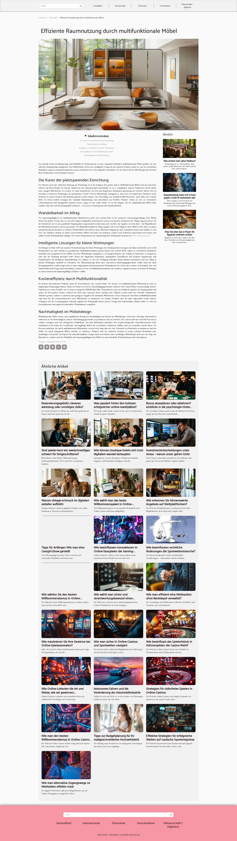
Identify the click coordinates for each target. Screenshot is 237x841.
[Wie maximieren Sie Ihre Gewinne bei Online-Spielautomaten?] (66, 624)
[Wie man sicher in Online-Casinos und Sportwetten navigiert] (118, 624)
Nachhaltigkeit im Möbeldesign (96, 155)
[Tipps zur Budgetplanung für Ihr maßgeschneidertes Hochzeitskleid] (118, 718)
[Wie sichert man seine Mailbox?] (179, 148)
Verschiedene (165, 6)
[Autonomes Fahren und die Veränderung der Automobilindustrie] (118, 671)
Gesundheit (97, 6)
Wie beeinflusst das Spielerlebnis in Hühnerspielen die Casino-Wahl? (169, 643)
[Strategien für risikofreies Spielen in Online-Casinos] (171, 671)
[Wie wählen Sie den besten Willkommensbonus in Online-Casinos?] (66, 577)
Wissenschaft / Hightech (187, 6)
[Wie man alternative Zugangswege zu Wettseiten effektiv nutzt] (66, 765)
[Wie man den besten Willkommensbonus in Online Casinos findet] (66, 718)
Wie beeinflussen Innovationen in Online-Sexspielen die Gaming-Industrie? (115, 550)
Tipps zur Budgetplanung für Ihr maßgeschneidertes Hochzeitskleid (116, 737)
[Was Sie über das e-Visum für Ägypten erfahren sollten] (179, 219)
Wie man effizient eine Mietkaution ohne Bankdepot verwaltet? (169, 596)
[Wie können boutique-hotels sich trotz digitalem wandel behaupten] (118, 432)
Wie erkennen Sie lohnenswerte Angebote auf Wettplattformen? (167, 502)
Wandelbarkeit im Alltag (96, 144)
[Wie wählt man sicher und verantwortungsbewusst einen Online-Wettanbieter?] (118, 577)
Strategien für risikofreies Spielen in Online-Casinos (169, 690)
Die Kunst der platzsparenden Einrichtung (97, 140)
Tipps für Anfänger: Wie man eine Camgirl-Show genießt (63, 549)
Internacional (120, 6)
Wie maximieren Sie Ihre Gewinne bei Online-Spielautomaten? (65, 643)
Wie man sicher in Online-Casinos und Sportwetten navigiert (116, 643)
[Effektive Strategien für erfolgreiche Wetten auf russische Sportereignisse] (171, 718)
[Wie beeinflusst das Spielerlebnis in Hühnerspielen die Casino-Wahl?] (171, 624)
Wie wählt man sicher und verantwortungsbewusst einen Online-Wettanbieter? (113, 597)
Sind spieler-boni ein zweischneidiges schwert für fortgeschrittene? (65, 451)
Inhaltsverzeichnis (98, 136)
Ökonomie (142, 6)
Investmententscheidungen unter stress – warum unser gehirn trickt (168, 451)
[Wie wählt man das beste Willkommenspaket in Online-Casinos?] (118, 482)
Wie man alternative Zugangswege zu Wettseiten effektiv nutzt (65, 784)
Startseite (42, 18)
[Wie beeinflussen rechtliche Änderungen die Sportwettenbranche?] (171, 529)
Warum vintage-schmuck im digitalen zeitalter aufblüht (65, 502)
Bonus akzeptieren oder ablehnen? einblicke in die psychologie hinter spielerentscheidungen (168, 406)
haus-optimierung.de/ (141, 236)
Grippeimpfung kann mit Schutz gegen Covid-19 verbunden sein (180, 196)
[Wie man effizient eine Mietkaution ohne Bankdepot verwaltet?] (171, 577)
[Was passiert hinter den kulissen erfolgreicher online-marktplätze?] (118, 385)
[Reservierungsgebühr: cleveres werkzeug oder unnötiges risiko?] (66, 385)
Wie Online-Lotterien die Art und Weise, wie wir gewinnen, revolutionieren (62, 692)
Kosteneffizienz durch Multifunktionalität (96, 151)
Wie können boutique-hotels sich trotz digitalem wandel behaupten (118, 451)
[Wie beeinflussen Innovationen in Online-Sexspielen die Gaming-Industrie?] (118, 529)
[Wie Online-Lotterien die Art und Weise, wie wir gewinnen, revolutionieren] (66, 671)
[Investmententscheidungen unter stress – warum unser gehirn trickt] (171, 432)
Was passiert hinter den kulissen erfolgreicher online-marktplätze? (115, 404)
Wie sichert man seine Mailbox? (180, 161)
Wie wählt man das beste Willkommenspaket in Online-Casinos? (113, 503)
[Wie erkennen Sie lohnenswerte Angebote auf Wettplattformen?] (171, 482)
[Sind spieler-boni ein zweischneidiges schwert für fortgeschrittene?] (66, 432)
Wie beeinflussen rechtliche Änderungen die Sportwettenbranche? (170, 549)
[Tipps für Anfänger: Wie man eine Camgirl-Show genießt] (66, 529)
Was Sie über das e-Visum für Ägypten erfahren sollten (180, 233)
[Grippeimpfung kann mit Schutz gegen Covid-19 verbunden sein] (179, 182)
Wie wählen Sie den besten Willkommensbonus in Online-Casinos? (61, 597)
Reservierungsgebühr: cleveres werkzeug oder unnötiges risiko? (62, 404)
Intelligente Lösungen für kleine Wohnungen (97, 148)
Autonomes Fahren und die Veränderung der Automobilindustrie (117, 690)
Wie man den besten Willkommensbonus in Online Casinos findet (66, 739)
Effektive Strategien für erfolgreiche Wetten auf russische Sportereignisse (170, 737)
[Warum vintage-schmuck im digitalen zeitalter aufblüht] (66, 482)
